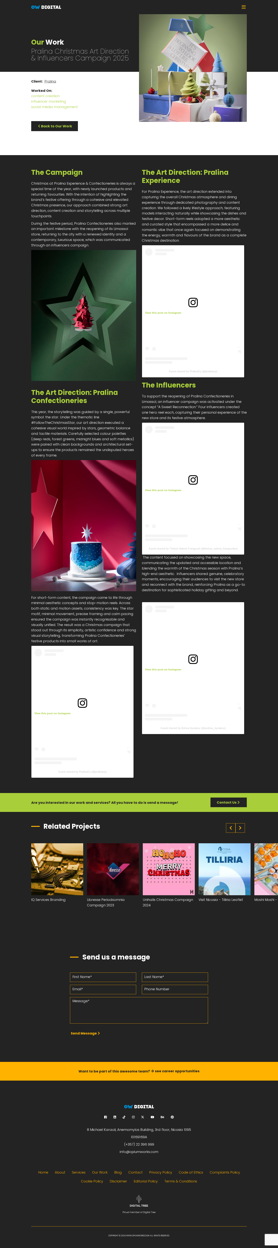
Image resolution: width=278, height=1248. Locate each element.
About (60, 1172)
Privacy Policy (160, 1172)
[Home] (139, 7)
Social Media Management (54, 106)
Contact (135, 1172)
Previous (230, 828)
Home (43, 1172)
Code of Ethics (191, 1172)
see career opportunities (177, 1071)
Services (78, 1172)
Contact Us (227, 802)
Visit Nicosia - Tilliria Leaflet (221, 899)
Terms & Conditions (180, 1181)
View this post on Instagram (52, 713)
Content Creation (45, 96)
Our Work (100, 1172)
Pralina (50, 81)
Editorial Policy (146, 1181)
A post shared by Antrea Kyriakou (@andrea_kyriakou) (193, 728)
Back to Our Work (56, 126)
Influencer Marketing (48, 101)
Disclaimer (118, 1181)
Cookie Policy (92, 1181)
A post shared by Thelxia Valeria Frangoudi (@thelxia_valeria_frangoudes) (193, 548)
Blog (118, 1172)
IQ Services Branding (48, 899)
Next (240, 828)
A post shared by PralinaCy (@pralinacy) (82, 771)
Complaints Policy (225, 1172)
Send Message (84, 1033)
